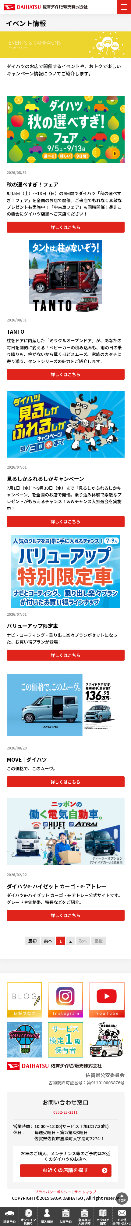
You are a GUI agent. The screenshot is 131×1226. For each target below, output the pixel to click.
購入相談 (47, 1221)
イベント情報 (26, 23)
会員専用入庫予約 (84, 1221)
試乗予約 (9, 1221)
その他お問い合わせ (122, 1221)
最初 (32, 941)
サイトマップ (85, 1191)
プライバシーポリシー (53, 1191)
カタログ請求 (103, 1221)
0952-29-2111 (65, 1112)
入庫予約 (65, 1221)
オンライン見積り (28, 1221)
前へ (48, 941)
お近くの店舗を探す (65, 1169)
